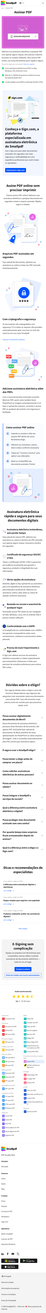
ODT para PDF (9, 1089)
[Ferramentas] (21, 3)
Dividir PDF (8, 1120)
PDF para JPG (9, 1042)
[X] (18, 1254)
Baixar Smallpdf (7, 1234)
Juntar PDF (8, 1116)
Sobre (3, 1178)
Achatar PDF (31, 1083)
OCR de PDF (9, 1030)
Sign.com (4, 1222)
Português (7, 1276)
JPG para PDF (9, 1050)
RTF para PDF (9, 1100)
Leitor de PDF (31, 1027)
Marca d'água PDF (32, 1042)
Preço (3, 1201)
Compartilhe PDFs (32, 1052)
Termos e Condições (8, 1294)
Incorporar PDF (6, 1211)
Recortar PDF (31, 1034)
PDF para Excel (9, 1061)
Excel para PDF (9, 1077)
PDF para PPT (9, 1065)
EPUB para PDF (10, 1108)
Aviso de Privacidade (8, 1300)
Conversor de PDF (11, 1027)
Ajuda (3, 1184)
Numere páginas (32, 1030)
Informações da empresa (10, 1288)
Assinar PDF (30, 1061)
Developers (5, 1216)
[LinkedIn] (2, 1254)
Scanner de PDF (32, 1112)
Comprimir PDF (10, 1019)
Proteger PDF (31, 1079)
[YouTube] (13, 1254)
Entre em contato (7, 1282)
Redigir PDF (30, 1038)
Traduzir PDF (31, 1098)
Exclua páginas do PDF (12, 1128)
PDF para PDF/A (10, 1034)
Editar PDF (30, 1019)
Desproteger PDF (32, 1075)
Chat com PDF (31, 1090)
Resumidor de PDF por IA (35, 1094)
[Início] (2, 8)
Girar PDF (8, 1124)
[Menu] (43, 3)
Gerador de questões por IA (35, 1103)
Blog (2, 1189)
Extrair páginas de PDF (12, 1131)
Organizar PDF (9, 1135)
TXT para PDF (9, 1096)
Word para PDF (10, 1073)
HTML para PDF (10, 1104)
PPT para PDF (9, 1081)
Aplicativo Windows (8, 1244)
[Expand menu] (35, 36)
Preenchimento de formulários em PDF (33, 1047)
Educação (4, 1166)
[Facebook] (7, 1254)
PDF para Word (10, 1058)
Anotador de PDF (32, 1023)
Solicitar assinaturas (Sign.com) (33, 1066)
